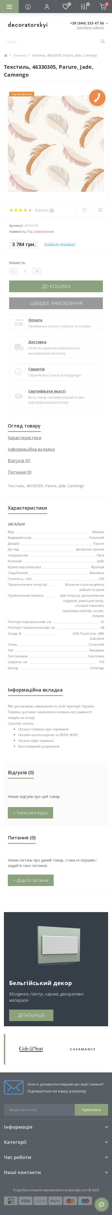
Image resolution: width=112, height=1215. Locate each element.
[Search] (102, 42)
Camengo (97, 667)
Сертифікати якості (47, 391)
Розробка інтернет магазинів (36, 1190)
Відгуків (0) (19, 460)
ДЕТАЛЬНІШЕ (31, 1015)
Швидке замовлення (56, 303)
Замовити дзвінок (90, 27)
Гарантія (36, 369)
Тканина (19, 55)
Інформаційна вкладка (31, 449)
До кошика (56, 286)
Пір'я (100, 555)
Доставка (37, 341)
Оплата (35, 320)
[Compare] (100, 210)
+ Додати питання (30, 880)
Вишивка (97, 572)
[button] (46, 6)
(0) (51, 209)
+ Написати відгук (30, 813)
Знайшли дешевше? (60, 244)
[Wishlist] (84, 210)
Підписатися (91, 1110)
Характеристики (24, 438)
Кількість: (17, 262)
